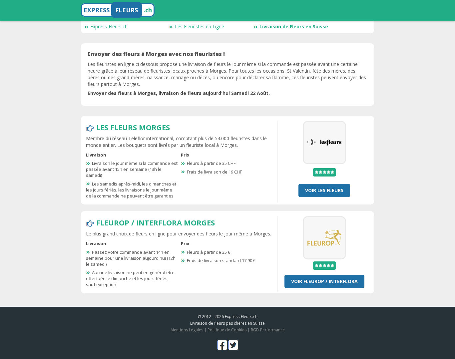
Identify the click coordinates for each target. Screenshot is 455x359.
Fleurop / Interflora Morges (155, 222)
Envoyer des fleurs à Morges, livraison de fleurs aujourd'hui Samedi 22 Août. (179, 93)
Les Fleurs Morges (133, 127)
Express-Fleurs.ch (109, 26)
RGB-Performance (268, 330)
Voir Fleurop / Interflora (324, 281)
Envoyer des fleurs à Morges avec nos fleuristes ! (156, 54)
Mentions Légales (187, 330)
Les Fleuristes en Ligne (199, 26)
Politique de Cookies (227, 330)
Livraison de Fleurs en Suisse (293, 26)
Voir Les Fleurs (324, 190)
